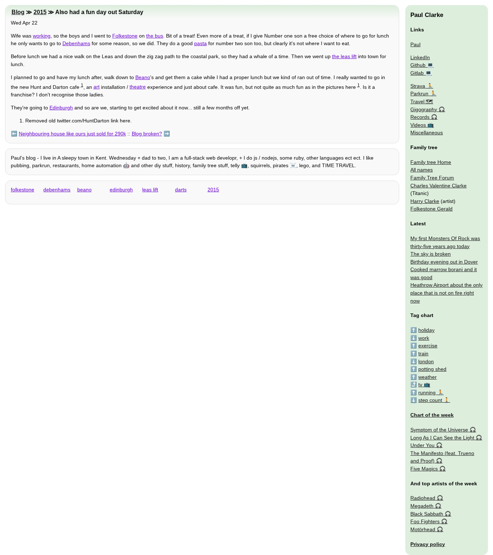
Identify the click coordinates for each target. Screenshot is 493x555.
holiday (426, 330)
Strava (417, 86)
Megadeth (421, 506)
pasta (200, 43)
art (96, 87)
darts (181, 189)
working (42, 36)
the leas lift (344, 56)
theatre (138, 87)
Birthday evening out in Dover (444, 262)
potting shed (432, 369)
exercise (427, 345)
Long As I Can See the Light (442, 438)
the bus (154, 36)
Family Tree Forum (432, 178)
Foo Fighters (425, 521)
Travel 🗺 (421, 101)
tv (420, 384)
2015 (40, 12)
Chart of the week (432, 415)
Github (418, 65)
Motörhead (422, 529)
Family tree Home (430, 162)
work (423, 338)
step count (430, 400)
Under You (422, 445)
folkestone (22, 189)
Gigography (423, 109)
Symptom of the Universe (439, 430)
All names (421, 170)
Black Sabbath (426, 514)
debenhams (56, 189)
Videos (418, 125)
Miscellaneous (426, 132)
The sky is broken (430, 254)
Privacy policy (427, 544)
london (426, 361)
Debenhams (76, 43)
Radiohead (422, 498)
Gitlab (417, 73)
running (427, 392)
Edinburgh (61, 107)
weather (427, 377)
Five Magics (424, 469)
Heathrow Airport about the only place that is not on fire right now (446, 292)
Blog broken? (147, 133)
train (423, 353)
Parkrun (419, 93)
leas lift (150, 189)
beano (84, 189)
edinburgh (121, 189)
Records (419, 117)
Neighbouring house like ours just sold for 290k (72, 133)
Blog (18, 12)
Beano (142, 77)
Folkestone (125, 36)
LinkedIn (420, 57)
